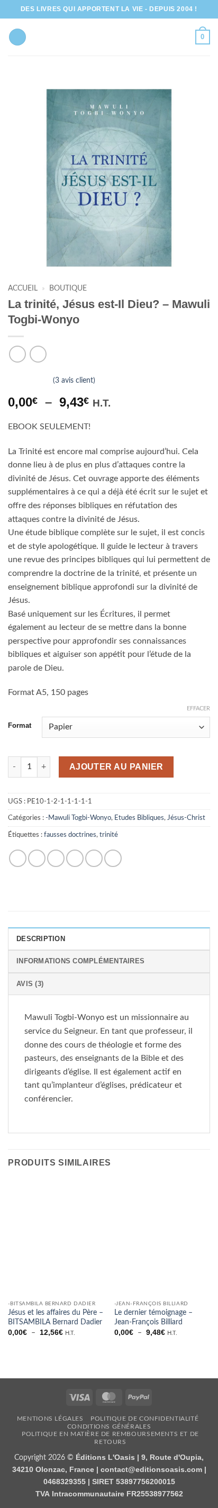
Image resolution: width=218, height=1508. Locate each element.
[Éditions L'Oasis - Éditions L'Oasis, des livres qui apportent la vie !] (109, 37)
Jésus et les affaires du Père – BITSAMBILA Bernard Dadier (55, 1317)
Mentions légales (50, 1418)
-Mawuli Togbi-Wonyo (78, 818)
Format (19, 725)
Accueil (23, 288)
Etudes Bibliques (139, 818)
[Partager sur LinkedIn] (113, 858)
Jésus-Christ (186, 818)
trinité (108, 835)
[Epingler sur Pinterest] (94, 858)
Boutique (68, 288)
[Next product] (17, 354)
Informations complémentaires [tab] (80, 961)
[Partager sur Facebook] (37, 858)
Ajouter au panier (116, 766)
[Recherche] (17, 37)
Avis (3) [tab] (29, 984)
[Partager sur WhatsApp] (17, 858)
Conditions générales (109, 1426)
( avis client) (74, 380)
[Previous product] (38, 354)
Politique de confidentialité (144, 1418)
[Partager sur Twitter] (56, 858)
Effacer (198, 708)
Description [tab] (40, 939)
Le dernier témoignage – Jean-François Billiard (153, 1317)
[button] (202, 37)
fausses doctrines (70, 835)
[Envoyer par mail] (75, 858)
